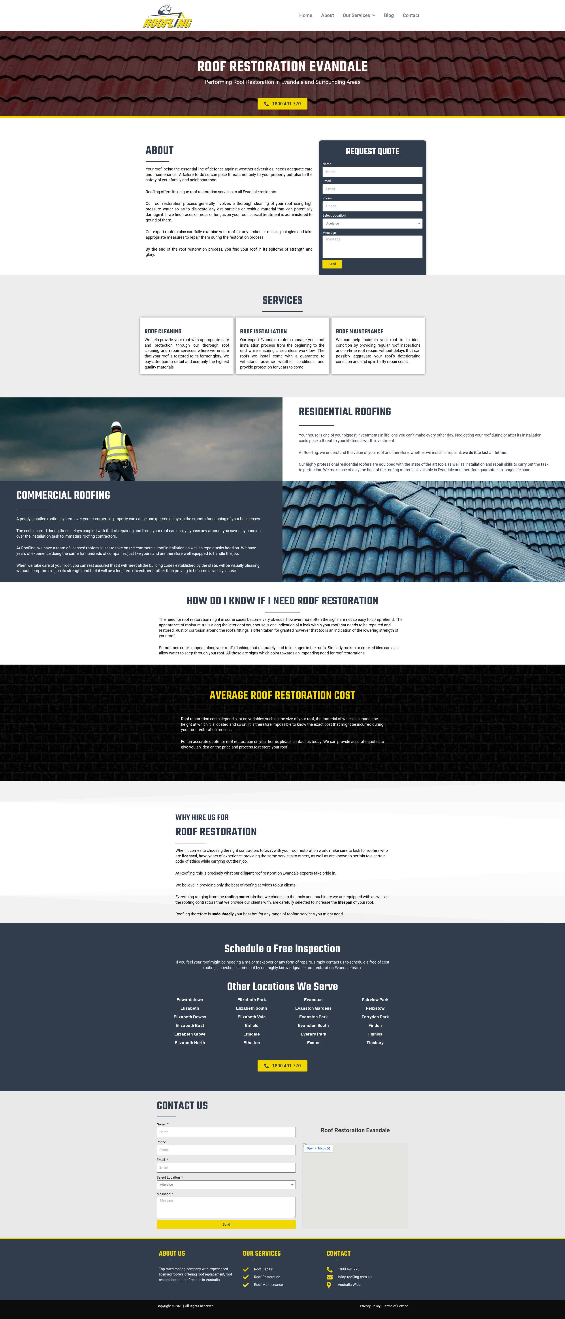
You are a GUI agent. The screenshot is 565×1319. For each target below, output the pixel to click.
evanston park (313, 1017)
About (327, 15)
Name (326, 164)
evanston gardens (313, 1008)
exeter (313, 1043)
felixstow (375, 1008)
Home (305, 15)
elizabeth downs (190, 1017)
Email (326, 181)
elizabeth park (251, 1000)
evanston (313, 1000)
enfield (251, 1025)
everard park (313, 1034)
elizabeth (190, 1008)
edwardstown (190, 1000)
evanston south (313, 1025)
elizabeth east (190, 1025)
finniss (375, 1034)
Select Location (334, 215)
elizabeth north (190, 1043)
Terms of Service (395, 1306)
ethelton (251, 1043)
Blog (389, 15)
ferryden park (375, 1017)
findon (375, 1025)
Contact (411, 15)
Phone (327, 198)
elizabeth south (251, 1008)
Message (329, 233)
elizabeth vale (252, 1017)
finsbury (375, 1043)
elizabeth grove (189, 1034)
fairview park (375, 1000)
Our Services (356, 15)
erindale (251, 1034)
